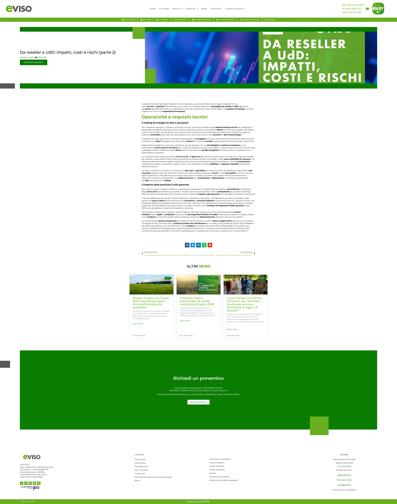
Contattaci (216, 9)
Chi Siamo (164, 9)
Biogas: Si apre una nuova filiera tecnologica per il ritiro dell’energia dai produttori (151, 302)
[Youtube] (34, 483)
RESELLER (41, 57)
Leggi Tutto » (138, 324)
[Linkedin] (30, 483)
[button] (187, 245)
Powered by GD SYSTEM (198, 501)
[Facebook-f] (21, 483)
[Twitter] (39, 483)
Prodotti (191, 9)
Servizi (176, 9)
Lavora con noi (233, 9)
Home (153, 9)
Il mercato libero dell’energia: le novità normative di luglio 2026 (197, 301)
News (204, 9)
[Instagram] (26, 483)
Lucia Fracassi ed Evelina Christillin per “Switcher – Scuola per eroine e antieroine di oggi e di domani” (244, 304)
